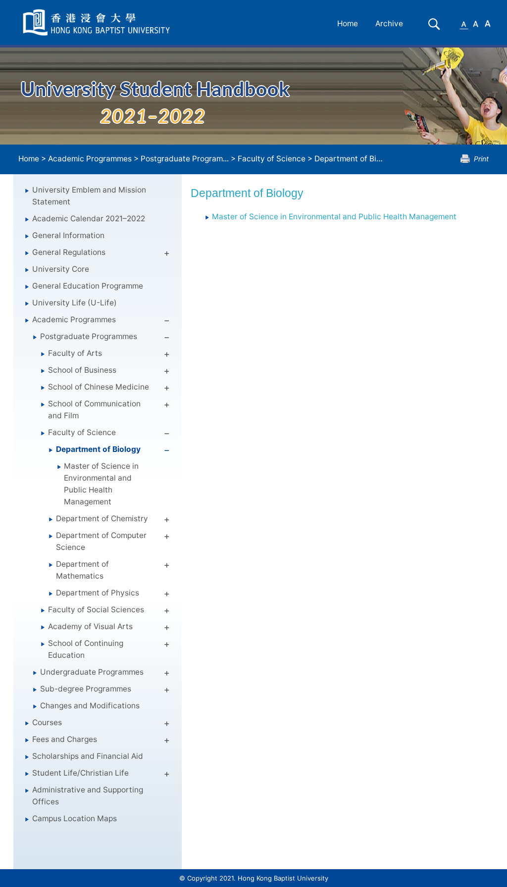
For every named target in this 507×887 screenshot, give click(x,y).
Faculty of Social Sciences (96, 609)
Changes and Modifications (90, 705)
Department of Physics (97, 592)
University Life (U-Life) (74, 302)
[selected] (98, 22)
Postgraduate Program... (185, 158)
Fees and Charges (64, 739)
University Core (60, 269)
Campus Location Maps (74, 818)
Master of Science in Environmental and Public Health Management (101, 483)
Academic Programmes (90, 158)
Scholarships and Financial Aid (87, 756)
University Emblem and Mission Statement (89, 195)
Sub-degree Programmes (85, 688)
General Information (68, 235)
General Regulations (68, 252)
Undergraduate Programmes (92, 672)
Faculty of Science (271, 158)
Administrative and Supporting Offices (87, 795)
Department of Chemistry (102, 518)
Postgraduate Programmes (88, 336)
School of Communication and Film (94, 409)
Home (347, 23)
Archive (389, 23)
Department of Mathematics (82, 570)
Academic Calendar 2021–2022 (88, 218)
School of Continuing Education (85, 649)
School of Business (82, 370)
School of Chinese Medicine (98, 387)
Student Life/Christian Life (80, 773)
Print (481, 158)
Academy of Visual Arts (90, 626)
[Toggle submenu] (167, 255)
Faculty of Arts (75, 353)
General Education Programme (87, 286)
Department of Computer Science (101, 541)
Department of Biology (355, 158)
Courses (47, 722)
